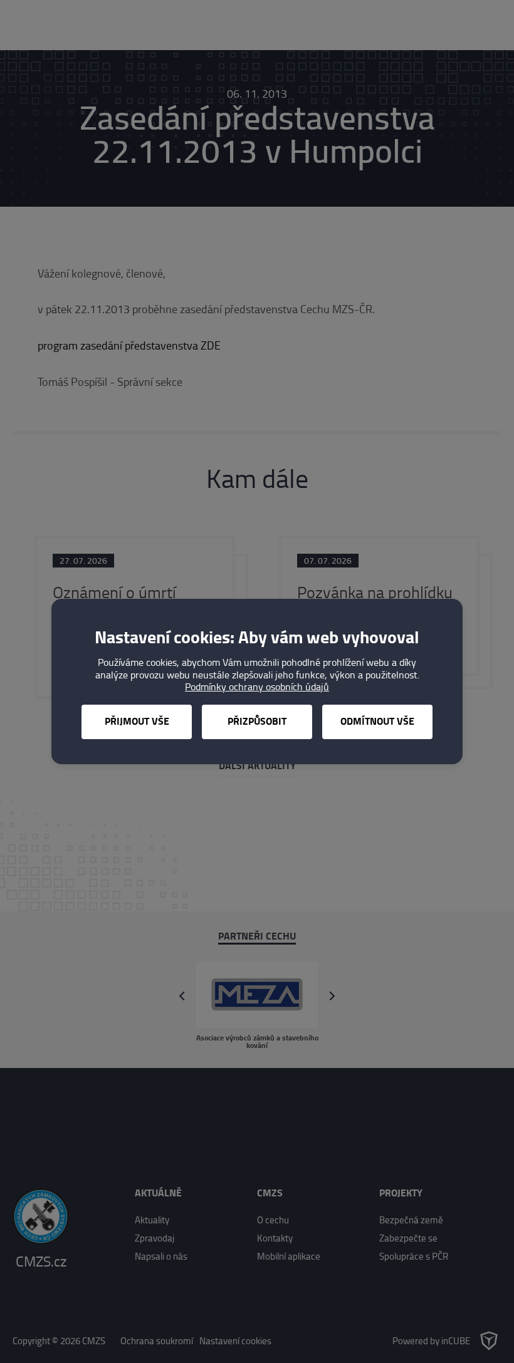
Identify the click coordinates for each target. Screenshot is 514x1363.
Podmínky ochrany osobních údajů (257, 686)
